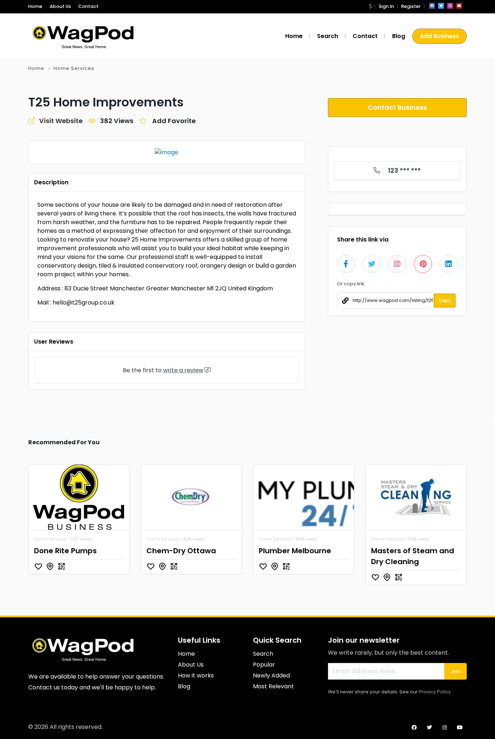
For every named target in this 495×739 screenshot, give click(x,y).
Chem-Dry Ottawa (181, 551)
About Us (60, 6)
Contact (88, 6)
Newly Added (271, 675)
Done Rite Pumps (65, 551)
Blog (398, 36)
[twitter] (441, 6)
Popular (264, 664)
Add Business (439, 36)
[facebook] (432, 6)
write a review (183, 370)
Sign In (386, 6)
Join (455, 671)
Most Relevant (273, 686)
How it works (196, 675)
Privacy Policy (435, 692)
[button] (370, 6)
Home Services (74, 68)
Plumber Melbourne (295, 551)
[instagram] (450, 6)
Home (35, 6)
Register (411, 6)
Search (327, 36)
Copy (444, 300)
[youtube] (459, 6)
